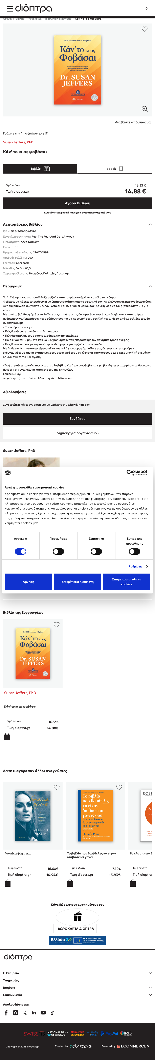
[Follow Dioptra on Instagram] (15, 1013)
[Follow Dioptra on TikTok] (52, 1013)
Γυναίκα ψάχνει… (18, 853)
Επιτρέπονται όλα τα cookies (126, 582)
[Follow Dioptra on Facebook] (6, 1013)
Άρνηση (28, 581)
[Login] (139, 9)
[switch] (58, 551)
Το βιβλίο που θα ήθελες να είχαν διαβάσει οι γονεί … (91, 855)
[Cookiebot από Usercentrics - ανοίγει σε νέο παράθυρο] (132, 473)
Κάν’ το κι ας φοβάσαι (20, 706)
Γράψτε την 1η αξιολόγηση (24, 133)
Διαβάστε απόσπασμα (133, 122)
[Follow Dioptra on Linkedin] (34, 1013)
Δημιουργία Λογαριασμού (78, 433)
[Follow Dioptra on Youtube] (43, 1013)
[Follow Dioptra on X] (25, 1013)
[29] (77, 70)
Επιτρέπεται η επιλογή (78, 581)
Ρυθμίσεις (136, 566)
